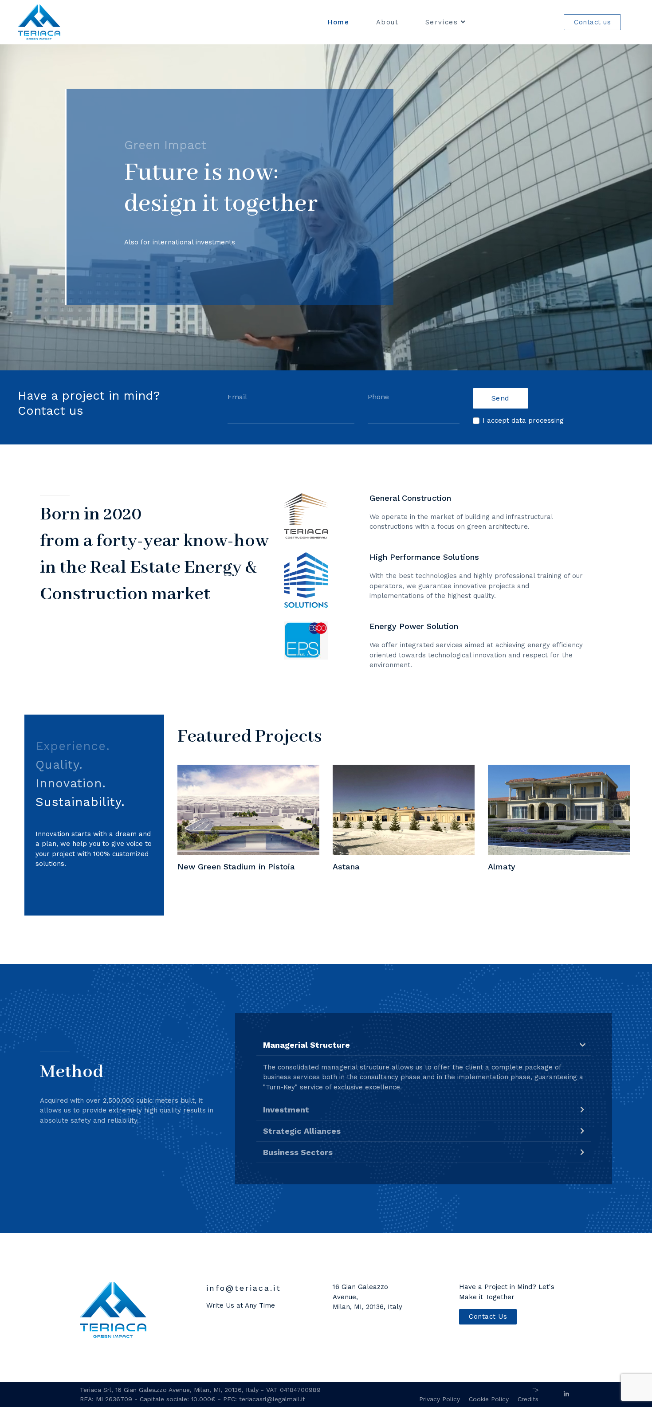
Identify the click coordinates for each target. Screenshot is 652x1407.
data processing (537, 420)
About (387, 22)
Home (338, 22)
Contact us (592, 22)
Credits (528, 1399)
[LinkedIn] (566, 1394)
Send (500, 398)
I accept (523, 420)
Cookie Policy (489, 1399)
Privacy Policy (439, 1399)
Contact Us (488, 1317)
